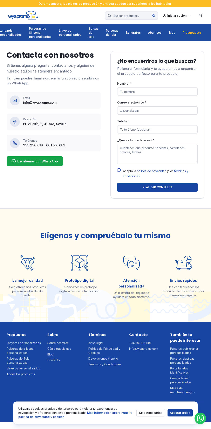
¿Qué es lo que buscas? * (136, 140)
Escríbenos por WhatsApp (37, 161)
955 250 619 (33, 145)
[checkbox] (119, 170)
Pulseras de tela (112, 32)
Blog (172, 32)
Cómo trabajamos (59, 348)
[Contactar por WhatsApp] (200, 418)
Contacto (53, 360)
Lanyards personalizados (24, 343)
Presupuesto (192, 32)
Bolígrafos (133, 32)
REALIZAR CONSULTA (157, 187)
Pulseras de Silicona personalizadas (40, 32)
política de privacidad (151, 171)
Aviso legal (95, 343)
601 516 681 (55, 145)
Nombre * (124, 83)
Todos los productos (21, 374)
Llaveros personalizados (70, 32)
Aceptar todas (180, 412)
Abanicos (155, 32)
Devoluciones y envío (103, 358)
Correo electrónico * (132, 102)
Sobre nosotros (58, 343)
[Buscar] (153, 15)
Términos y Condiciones (104, 364)
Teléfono (123, 121)
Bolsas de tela (93, 32)
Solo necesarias (150, 412)
